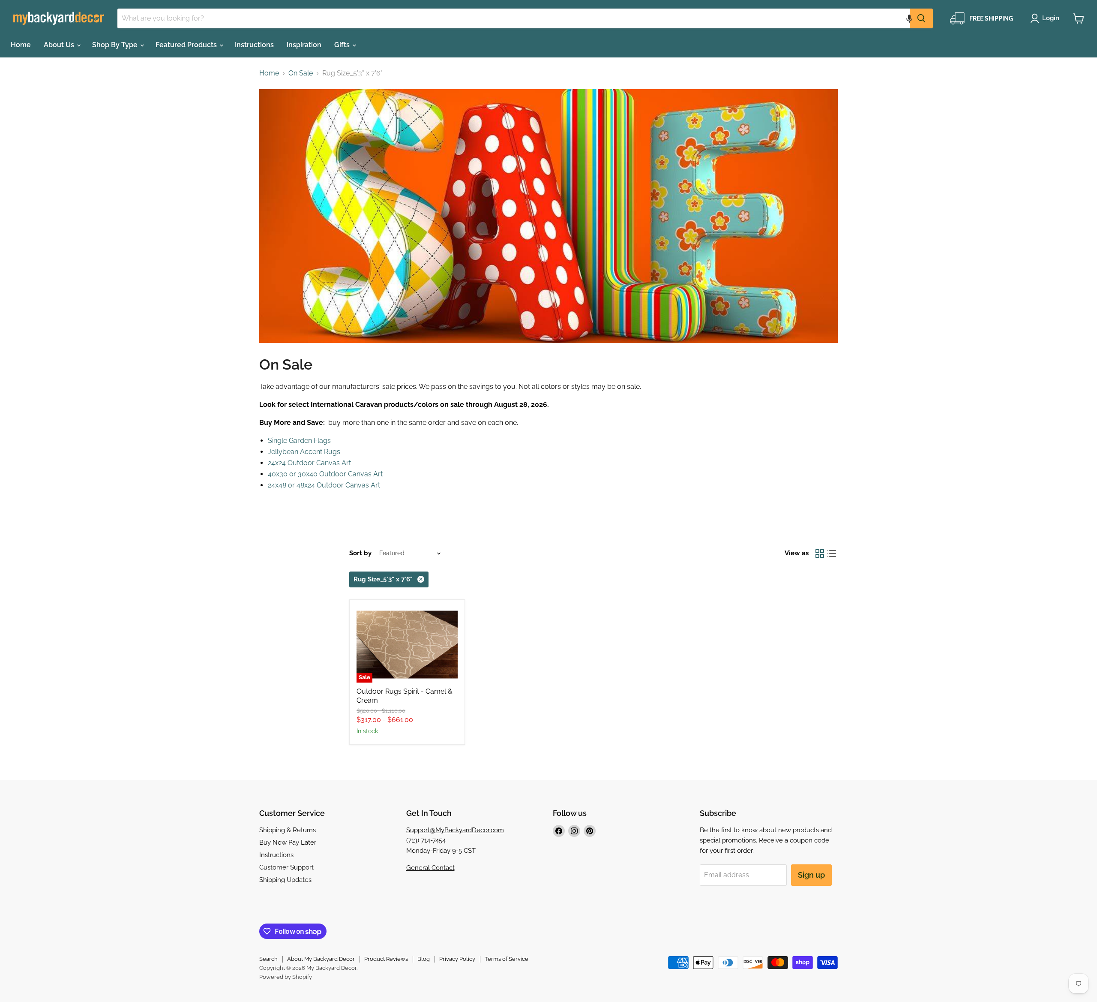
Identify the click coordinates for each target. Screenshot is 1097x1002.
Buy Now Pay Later (287, 842)
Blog (423, 959)
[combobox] (513, 18)
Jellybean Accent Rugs (304, 452)
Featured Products (187, 45)
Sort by (360, 553)
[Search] (921, 18)
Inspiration (304, 45)
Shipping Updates (285, 880)
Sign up (811, 874)
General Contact (430, 868)
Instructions (254, 45)
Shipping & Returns (287, 830)
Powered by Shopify (285, 977)
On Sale (300, 73)
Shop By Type (115, 45)
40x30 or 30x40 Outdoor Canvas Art (325, 474)
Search (268, 959)
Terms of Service (506, 959)
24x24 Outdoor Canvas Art (309, 463)
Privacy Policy (457, 959)
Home (21, 45)
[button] (909, 18)
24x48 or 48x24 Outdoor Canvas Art (324, 485)
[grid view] (820, 554)
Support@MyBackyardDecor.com (455, 830)
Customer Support (286, 867)
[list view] (832, 554)
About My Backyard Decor (321, 959)
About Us (60, 45)
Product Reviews (386, 959)
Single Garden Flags (299, 440)
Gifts (342, 45)
